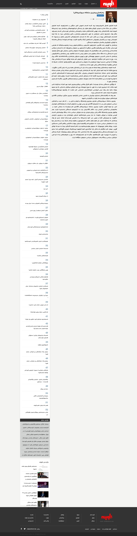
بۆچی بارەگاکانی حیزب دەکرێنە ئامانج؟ (38, 270)
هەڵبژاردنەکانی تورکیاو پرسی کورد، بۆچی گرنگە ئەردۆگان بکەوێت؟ (34, 38)
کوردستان (92, 515)
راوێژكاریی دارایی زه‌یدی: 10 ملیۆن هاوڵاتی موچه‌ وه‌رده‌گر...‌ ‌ (29, 495)
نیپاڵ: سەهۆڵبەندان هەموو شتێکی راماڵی (37, 434)
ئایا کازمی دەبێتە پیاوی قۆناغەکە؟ (39, 312)
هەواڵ (93, 4)
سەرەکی (115, 529)
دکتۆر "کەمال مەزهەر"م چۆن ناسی (39, 211)
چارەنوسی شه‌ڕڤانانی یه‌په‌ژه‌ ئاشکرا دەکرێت (37, 448)
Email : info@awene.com (107, 521)
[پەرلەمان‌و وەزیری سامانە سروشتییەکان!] (111, 16)
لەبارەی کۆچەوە (44, 156)
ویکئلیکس (61, 518)
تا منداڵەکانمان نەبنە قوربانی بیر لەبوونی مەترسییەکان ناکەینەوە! (37, 171)
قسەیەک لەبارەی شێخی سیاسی (39, 248)
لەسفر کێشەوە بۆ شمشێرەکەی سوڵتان (38, 112)
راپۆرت (86, 4)
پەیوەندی (31, 8)
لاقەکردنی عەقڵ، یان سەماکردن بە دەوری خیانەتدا (37, 94)
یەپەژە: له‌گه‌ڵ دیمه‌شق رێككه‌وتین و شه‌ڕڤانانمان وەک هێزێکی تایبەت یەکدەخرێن (27, 424)
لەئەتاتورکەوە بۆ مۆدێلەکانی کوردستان (37, 227)
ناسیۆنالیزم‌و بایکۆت (43, 345)
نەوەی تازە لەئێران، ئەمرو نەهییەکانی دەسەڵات (38, 78)
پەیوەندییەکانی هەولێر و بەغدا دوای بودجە (36, 203)
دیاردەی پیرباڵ (44, 389)
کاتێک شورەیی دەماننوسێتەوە (40, 70)
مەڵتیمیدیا (50, 4)
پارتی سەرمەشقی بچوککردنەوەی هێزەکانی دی (36, 413)
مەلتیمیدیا (46, 515)
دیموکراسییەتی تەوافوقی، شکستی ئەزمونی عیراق (36, 120)
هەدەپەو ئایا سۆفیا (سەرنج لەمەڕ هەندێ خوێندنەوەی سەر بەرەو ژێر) (37, 327)
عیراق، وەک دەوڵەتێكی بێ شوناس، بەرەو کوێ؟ (37, 353)
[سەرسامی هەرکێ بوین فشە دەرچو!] (43, 468)
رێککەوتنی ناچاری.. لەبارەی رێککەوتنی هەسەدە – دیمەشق (38, 381)
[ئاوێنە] (109, 3)
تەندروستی (59, 4)
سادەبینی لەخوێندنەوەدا (39, 63)
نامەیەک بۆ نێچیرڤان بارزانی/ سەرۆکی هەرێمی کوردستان (38, 336)
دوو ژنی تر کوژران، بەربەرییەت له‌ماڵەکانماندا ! (36, 296)
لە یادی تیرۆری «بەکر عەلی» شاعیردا (38, 305)
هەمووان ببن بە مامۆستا (39, 20)
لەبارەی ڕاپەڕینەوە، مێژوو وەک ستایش (35, 48)
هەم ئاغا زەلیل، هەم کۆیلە (41, 405)
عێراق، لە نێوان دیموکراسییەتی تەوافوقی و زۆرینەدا (36, 129)
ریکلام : (33, 529)
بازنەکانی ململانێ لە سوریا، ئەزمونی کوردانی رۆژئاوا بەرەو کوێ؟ (36, 371)
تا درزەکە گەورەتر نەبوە (42, 196)
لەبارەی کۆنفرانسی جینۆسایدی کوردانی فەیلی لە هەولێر (35, 31)
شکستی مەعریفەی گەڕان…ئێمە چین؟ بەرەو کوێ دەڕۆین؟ (36, 181)
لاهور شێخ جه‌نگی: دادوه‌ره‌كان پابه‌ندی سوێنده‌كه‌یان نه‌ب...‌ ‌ (31, 505)
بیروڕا (80, 4)
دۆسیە (31, 515)
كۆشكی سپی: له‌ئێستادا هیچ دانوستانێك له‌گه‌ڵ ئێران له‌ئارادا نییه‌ (31, 455)
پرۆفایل (62, 515)
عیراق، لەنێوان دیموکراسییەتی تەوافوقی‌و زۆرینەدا (37, 138)
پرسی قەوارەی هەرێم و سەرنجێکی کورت (34, 52)
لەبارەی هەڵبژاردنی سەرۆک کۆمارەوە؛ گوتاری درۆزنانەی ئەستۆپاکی (38, 148)
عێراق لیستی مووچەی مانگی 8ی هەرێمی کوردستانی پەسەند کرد (31, 441)
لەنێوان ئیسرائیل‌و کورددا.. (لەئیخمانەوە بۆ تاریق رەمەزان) (37, 218)
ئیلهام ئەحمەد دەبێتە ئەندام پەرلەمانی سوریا (36, 452)
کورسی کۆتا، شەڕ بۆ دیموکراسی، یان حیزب (34, 43)
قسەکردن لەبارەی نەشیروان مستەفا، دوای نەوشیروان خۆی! (37, 287)
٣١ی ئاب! (45, 189)
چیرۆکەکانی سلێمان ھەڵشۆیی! (40, 263)
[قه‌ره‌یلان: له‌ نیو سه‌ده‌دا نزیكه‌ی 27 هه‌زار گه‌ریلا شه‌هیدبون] (43, 485)
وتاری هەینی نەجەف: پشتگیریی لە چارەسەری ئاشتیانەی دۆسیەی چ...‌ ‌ (30, 476)
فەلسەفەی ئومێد (43, 234)
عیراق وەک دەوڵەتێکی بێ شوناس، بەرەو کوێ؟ (37, 362)
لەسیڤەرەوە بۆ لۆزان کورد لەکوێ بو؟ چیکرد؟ (36, 319)
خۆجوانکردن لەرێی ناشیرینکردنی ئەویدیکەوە (36, 241)
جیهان (93, 521)
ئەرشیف (87, 529)
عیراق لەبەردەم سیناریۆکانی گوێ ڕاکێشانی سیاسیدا (37, 104)
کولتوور (73, 4)
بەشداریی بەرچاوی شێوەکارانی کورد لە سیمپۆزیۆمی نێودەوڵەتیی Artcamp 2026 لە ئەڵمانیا (24, 445)
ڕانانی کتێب (46, 521)
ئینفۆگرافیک (61, 521)
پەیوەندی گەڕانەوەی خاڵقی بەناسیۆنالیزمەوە (41, 397)
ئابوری (66, 4)
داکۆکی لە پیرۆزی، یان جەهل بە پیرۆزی (38, 163)
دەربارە (36, 8)
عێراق (93, 518)
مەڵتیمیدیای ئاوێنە (29, 518)
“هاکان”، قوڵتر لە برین (42, 86)
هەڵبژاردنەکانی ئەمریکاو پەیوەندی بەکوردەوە (39, 278)
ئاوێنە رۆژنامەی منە (24, 8)
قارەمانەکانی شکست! (42, 256)
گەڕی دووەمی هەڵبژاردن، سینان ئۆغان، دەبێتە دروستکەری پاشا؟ (35, 25)
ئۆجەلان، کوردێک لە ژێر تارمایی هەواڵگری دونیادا (34, 57)
